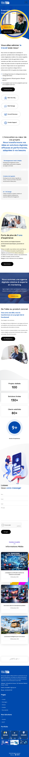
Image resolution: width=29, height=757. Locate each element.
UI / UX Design (7, 192)
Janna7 (3, 722)
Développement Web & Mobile (13, 160)
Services (4, 704)
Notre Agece (4, 702)
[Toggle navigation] (26, 2)
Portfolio (4, 707)
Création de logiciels (9, 176)
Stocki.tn (4, 719)
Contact (3, 699)
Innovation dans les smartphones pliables (14, 605)
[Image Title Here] (5, 735)
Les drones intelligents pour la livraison (14, 636)
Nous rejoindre (5, 710)
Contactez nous (14, 296)
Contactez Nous (8, 27)
